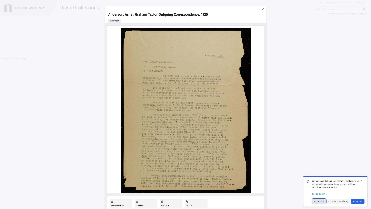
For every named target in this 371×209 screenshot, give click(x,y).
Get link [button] (189, 206)
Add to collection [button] (117, 206)
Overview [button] (114, 21)
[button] (262, 9)
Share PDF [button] (165, 206)
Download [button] (140, 206)
